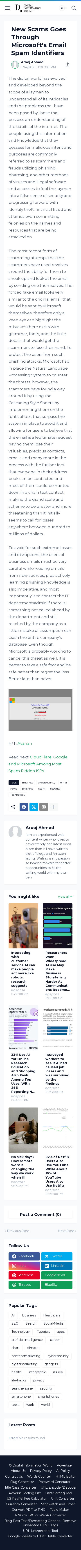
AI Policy (63, 1471)
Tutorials (43, 1332)
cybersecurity (46, 782)
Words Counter (39, 1476)
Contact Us (14, 1476)
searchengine (22, 1388)
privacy (38, 1380)
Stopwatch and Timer (58, 1504)
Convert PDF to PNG (28, 1510)
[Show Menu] (7, 8)
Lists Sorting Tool (58, 1493)
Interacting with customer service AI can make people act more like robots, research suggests (23, 969)
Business (27, 782)
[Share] (66, 65)
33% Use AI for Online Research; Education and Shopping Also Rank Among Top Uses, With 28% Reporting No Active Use (23, 1073)
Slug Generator (22, 1482)
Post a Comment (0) (40, 1214)
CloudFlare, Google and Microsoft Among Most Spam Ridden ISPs (38, 764)
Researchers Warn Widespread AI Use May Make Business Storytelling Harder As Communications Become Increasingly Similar (56, 971)
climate (32, 1348)
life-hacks (18, 1380)
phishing (28, 788)
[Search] (74, 8)
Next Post (66, 1231)
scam (41, 788)
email (64, 782)
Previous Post (18, 1231)
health (16, 1372)
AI (13, 1315)
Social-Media (53, 1323)
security (55, 788)
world (45, 1405)
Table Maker (59, 1510)
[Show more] (53, 807)
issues (58, 1372)
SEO (14, 1323)
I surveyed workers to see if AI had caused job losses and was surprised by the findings (57, 1069)
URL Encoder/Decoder (58, 1487)
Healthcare (52, 1315)
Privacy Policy (41, 1471)
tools (15, 1405)
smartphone (21, 1397)
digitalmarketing (24, 1364)
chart (15, 1348)
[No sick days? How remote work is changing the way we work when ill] (23, 1130)
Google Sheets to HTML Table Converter (40, 1536)
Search (31, 1323)
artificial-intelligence (27, 1340)
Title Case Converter (20, 1487)
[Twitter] (33, 807)
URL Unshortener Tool (40, 1531)
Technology (17, 794)
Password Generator (54, 1482)
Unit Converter (62, 1499)
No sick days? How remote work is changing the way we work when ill (22, 1167)
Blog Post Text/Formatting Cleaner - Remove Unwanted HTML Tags (40, 1523)
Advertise (64, 1465)
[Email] (43, 807)
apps (61, 1332)
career (55, 1340)
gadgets (51, 1364)
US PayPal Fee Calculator (27, 1499)
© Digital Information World (30, 1465)
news (13, 788)
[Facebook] (24, 807)
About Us (18, 1471)
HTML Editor (66, 1476)
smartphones (48, 1397)
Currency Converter (21, 1504)
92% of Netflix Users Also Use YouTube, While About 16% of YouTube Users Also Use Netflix (57, 1171)
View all (63, 896)
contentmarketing (25, 1356)
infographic (37, 1372)
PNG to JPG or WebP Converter (40, 1515)
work (30, 1405)
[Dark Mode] (63, 8)
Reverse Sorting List (25, 1493)
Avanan (25, 743)
